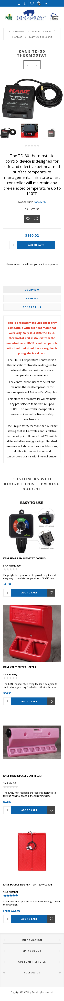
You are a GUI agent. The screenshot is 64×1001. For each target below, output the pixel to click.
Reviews (32, 298)
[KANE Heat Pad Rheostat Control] (32, 524)
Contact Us (32, 307)
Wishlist (32, 3)
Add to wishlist (28, 219)
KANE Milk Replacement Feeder (22, 775)
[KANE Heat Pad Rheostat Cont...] (36, 64)
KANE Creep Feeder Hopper (19, 667)
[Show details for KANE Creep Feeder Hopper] (32, 633)
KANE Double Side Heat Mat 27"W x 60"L (28, 884)
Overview (32, 289)
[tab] (32, 289)
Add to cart (36, 245)
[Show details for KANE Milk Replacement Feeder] (32, 742)
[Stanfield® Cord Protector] (27, 64)
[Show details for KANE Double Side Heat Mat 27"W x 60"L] (32, 851)
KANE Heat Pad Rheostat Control (25, 558)
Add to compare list (36, 219)
